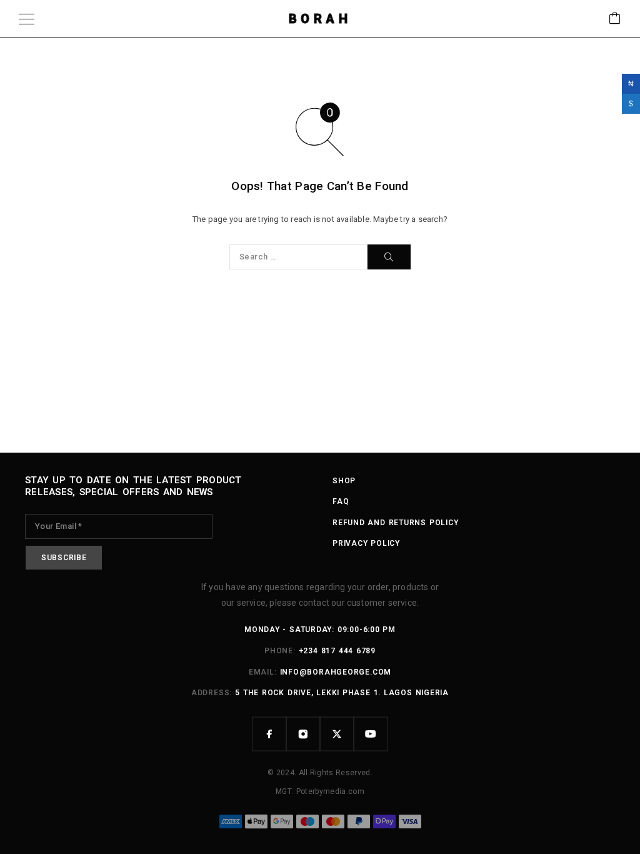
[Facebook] (269, 734)
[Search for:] (298, 256)
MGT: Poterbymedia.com (320, 791)
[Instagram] (303, 734)
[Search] (389, 256)
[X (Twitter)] (337, 734)
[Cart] (615, 19)
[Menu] (26, 19)
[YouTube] (371, 734)
